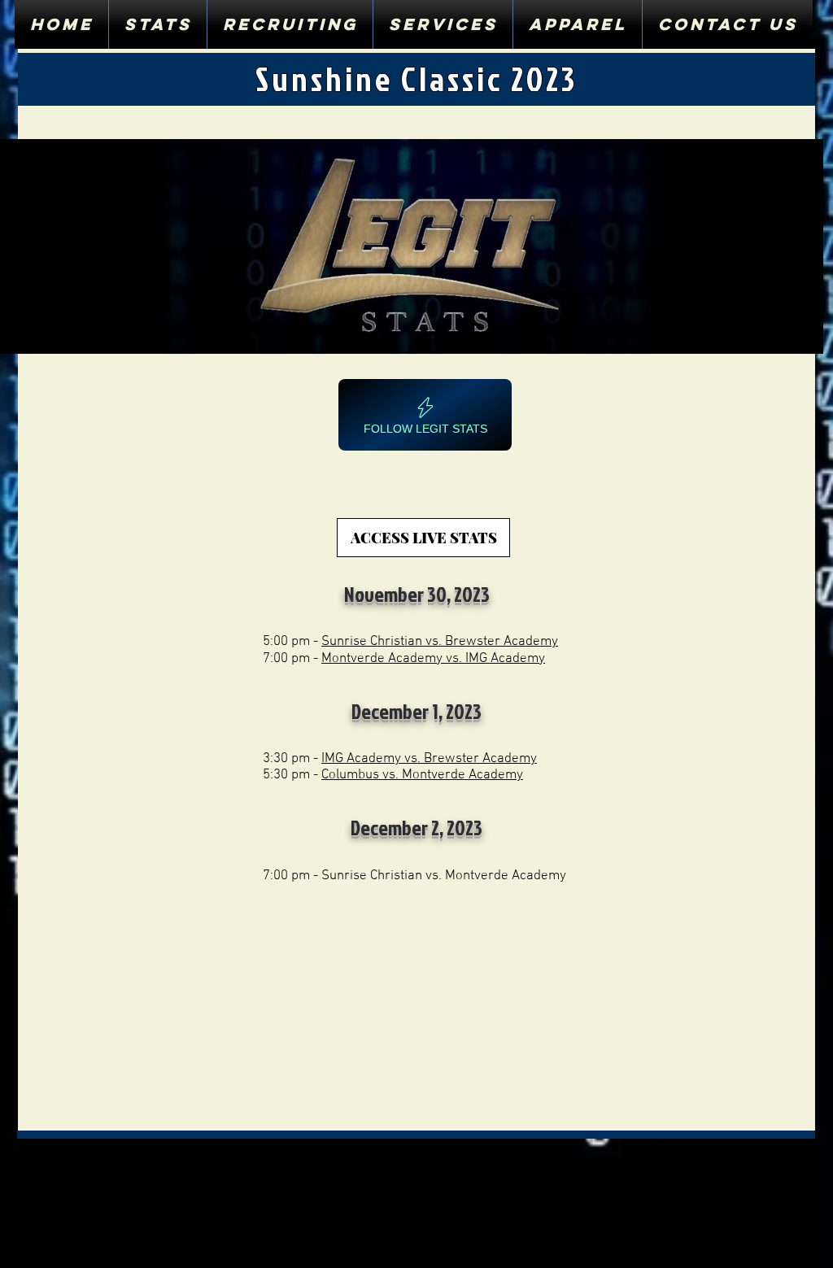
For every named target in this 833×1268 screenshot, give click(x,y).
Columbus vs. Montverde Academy (422, 775)
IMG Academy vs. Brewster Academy (429, 759)
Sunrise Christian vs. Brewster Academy (439, 642)
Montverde (353, 659)
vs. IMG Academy (494, 659)
